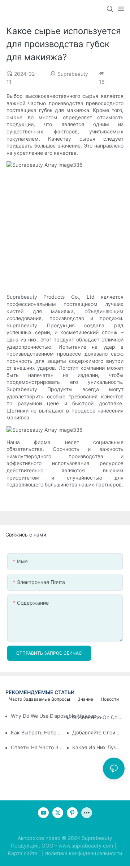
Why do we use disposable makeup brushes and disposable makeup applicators (58, 716)
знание (85, 699)
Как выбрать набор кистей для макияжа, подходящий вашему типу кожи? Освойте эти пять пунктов (37, 732)
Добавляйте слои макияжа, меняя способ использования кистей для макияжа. (98, 732)
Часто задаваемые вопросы (39, 699)
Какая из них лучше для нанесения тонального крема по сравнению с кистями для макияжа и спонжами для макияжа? (98, 747)
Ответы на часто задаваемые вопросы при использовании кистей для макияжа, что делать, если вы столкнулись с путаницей (37, 747)
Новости (110, 699)
